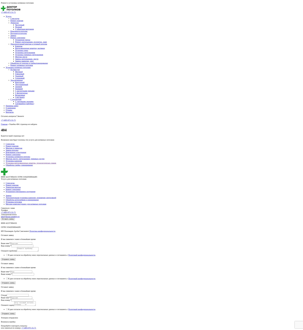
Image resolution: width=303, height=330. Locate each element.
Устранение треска (22, 40)
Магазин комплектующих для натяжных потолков (26, 204)
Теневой (18, 87)
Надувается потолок (18, 33)
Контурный (20, 82)
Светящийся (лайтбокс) (24, 104)
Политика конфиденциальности (42, 231)
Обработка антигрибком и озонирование (22, 200)
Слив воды (14, 19)
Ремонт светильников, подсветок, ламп (31, 42)
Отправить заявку (8, 259)
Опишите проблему (9, 251)
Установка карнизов (14, 161)
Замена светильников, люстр (26, 59)
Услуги (8, 16)
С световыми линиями (24, 102)
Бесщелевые (20, 95)
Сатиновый (20, 78)
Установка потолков (14, 202)
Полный (18, 27)
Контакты (10, 112)
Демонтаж (14, 23)
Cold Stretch (20, 97)
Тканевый (19, 76)
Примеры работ (12, 106)
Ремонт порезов (16, 21)
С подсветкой (15, 99)
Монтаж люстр (21, 57)
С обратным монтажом (24, 29)
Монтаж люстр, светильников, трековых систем (25, 159)
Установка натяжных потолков (18, 67)
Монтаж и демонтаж (14, 148)
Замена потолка (12, 150)
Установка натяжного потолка (18, 157)
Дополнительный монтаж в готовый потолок (28, 44)
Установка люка (21, 50)
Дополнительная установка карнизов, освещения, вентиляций (31, 198)
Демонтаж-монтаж (13, 187)
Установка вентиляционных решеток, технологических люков (31, 163)
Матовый (19, 72)
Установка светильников (25, 53)
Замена (13, 36)
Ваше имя (5, 243)
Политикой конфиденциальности (81, 255)
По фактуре (15, 70)
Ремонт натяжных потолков (21, 65)
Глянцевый (19, 74)
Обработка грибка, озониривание (19, 165)
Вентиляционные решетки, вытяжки (30, 48)
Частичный (19, 25)
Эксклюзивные (16, 80)
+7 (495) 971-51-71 (8, 12)
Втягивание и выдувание (16, 152)
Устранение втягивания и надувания (20, 192)
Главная (4, 124)
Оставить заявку (8, 219)
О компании (11, 108)
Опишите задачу (7, 305)
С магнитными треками (24, 91)
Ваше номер (6, 274)
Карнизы (18, 46)
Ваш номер (6, 246)
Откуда (4, 295)
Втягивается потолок (18, 31)
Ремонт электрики (17, 38)
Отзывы (9, 110)
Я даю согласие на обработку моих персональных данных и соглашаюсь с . (52, 255)
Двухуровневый (21, 85)
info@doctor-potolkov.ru (10, 217)
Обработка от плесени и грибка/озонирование (29, 63)
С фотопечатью (21, 93)
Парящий (19, 89)
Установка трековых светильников (29, 55)
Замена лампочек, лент (24, 61)
